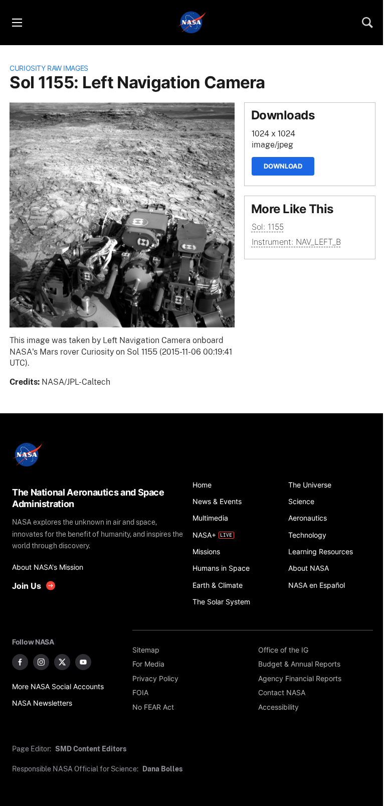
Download (283, 166)
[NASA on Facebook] (20, 662)
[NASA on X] (62, 662)
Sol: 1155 (268, 227)
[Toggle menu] (16, 22)
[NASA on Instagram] (41, 662)
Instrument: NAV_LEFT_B (296, 242)
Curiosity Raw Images (49, 68)
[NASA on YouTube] (83, 662)
